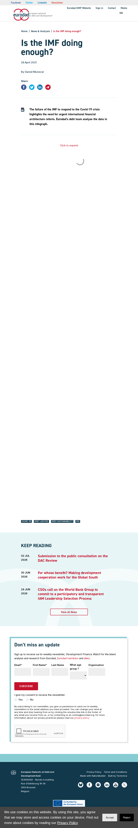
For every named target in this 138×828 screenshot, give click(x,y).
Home (24, 31)
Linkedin (42, 2)
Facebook (16, 2)
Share (24, 81)
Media (124, 8)
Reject (126, 817)
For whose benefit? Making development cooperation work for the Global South (69, 575)
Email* (18, 665)
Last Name (57, 665)
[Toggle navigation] (121, 13)
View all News (69, 612)
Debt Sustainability (62, 521)
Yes (20, 699)
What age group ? (75, 666)
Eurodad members (67, 658)
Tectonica (121, 775)
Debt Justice (41, 521)
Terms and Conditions (115, 772)
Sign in (99, 8)
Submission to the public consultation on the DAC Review (73, 558)
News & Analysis (40, 31)
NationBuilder (99, 775)
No (31, 699)
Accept (110, 817)
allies (87, 658)
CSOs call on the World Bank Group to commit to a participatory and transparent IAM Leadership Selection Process (71, 594)
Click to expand (69, 145)
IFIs (77, 521)
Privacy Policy (94, 772)
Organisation (96, 665)
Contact (112, 8)
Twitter (29, 2)
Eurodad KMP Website (79, 8)
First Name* (40, 665)
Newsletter (57, 2)
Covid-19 (26, 521)
